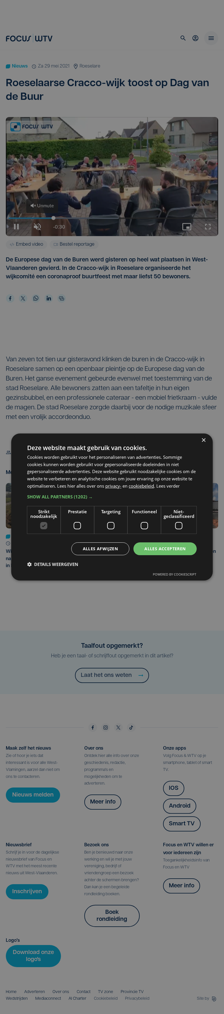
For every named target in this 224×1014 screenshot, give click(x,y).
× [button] (203, 440)
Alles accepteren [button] (165, 548)
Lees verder (168, 486)
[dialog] (112, 507)
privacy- (113, 486)
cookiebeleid (141, 486)
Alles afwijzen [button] (100, 548)
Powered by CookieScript (174, 574)
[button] (112, 496)
